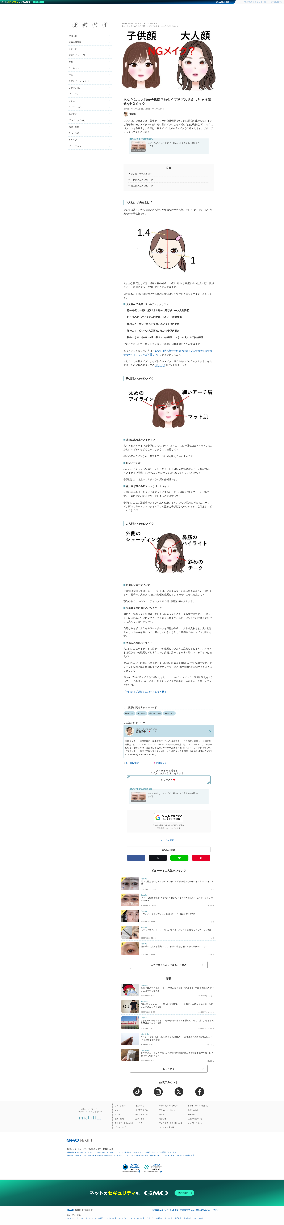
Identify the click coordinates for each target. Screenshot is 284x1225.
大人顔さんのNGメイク (142, 186)
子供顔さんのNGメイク (142, 180)
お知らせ (73, 35)
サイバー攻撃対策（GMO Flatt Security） (146, 1155)
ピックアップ (75, 146)
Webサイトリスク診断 (141, 1152)
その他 (201, 1218)
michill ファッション (206, 996)
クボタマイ (210, 954)
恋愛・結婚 (74, 126)
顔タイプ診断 (156, 713)
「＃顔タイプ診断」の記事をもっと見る (145, 691)
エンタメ (73, 113)
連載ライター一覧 (77, 55)
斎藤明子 (133, 114)
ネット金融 (168, 1218)
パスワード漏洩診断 (124, 1152)
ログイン (73, 48)
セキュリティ (123, 1218)
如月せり (211, 1061)
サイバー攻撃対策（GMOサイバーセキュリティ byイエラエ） (106, 1155)
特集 (71, 74)
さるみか (211, 905)
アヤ (212, 889)
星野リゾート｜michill (79, 81)
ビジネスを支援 (111, 1218)
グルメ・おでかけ (77, 120)
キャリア (73, 139)
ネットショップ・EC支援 (94, 1218)
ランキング (74, 68)
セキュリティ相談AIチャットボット (165, 1152)
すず (212, 938)
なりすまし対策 (168, 1155)
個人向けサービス (190, 1218)
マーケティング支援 (137, 1218)
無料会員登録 (75, 42)
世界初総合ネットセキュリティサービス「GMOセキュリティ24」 (91, 1152)
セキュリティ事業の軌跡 (185, 1155)
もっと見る (169, 1068)
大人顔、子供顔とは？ (141, 173)
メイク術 (142, 713)
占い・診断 (74, 133)
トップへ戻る (167, 840)
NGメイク (160, 365)
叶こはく (211, 1045)
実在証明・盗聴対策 (74, 1155)
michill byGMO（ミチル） (132, 23)
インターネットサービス (75, 1218)
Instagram (161, 763)
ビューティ (74, 94)
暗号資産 (178, 1218)
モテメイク (170, 713)
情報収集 (159, 1218)
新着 (71, 61)
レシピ (72, 100)
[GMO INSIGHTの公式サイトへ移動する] (79, 1140)
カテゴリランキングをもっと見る (169, 965)
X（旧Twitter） (133, 763)
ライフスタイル (76, 107)
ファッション (75, 87)
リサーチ (150, 1218)
